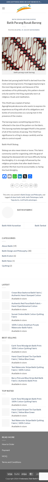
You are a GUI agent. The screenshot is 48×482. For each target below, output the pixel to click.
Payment (6, 450)
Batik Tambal (40, 225)
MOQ (4, 456)
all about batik (15, 197)
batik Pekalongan (32, 197)
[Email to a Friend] (26, 185)
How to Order (8, 444)
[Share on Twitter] (22, 185)
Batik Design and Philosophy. (24, 19)
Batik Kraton (7, 256)
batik (23, 197)
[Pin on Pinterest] (31, 185)
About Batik (7, 246)
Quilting (5, 265)
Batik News (7, 261)
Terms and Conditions (11, 462)
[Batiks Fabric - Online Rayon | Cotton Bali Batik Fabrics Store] (24, 8)
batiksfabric (35, 30)
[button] (3, 8)
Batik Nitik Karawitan (11, 225)
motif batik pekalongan (28, 200)
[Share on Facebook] (17, 185)
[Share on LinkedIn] (35, 185)
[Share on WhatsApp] (12, 185)
